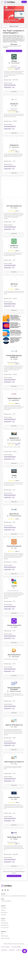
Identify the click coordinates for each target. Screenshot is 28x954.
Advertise (3, 920)
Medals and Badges (5, 938)
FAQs (2, 933)
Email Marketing (4, 923)
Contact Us (3, 914)
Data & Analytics (4, 925)
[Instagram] (5, 890)
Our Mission (3, 907)
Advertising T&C (19, 950)
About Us (3, 910)
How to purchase (5, 927)
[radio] (18, 67)
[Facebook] (2, 890)
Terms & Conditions (5, 946)
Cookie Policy (12, 950)
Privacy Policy (4, 950)
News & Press (4, 912)
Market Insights (4, 935)
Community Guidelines (16, 946)
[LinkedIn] (8, 890)
